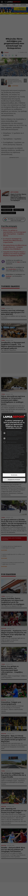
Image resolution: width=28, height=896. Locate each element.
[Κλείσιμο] (24, 415)
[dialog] (14, 448)
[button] (14, 442)
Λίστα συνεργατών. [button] (19, 458)
